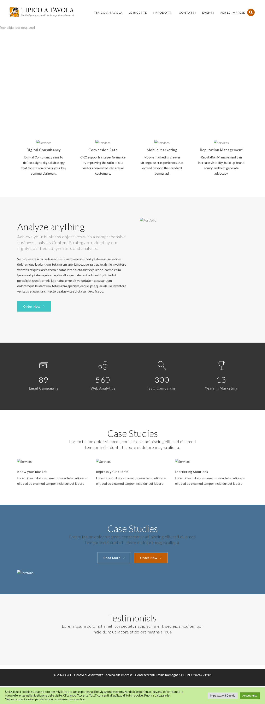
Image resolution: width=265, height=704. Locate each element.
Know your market (32, 472)
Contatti (187, 12)
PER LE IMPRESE (232, 12)
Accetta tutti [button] (249, 695)
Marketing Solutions (191, 472)
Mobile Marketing (162, 150)
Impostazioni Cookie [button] (222, 695)
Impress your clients (112, 472)
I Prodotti (163, 12)
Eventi (208, 12)
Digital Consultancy (43, 150)
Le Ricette (138, 12)
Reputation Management (221, 150)
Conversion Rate (103, 150)
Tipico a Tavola (108, 12)
